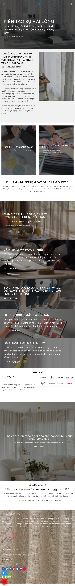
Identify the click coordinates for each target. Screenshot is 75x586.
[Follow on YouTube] (20, 569)
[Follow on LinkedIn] (17, 569)
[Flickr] (24, 569)
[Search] (71, 4)
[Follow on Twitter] (10, 569)
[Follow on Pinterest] (13, 569)
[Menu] (3, 4)
